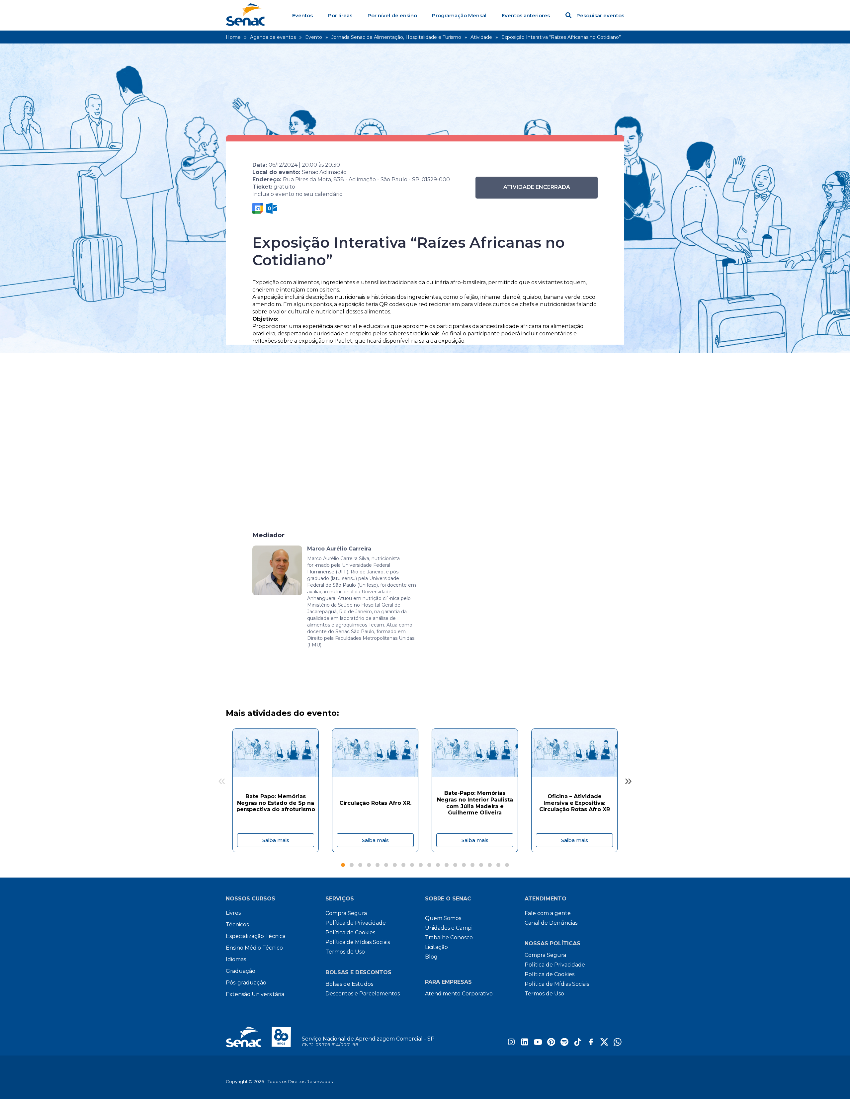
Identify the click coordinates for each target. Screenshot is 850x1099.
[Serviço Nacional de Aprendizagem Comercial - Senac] (245, 24)
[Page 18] (490, 865)
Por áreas (340, 15)
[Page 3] (360, 865)
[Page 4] (369, 865)
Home (233, 37)
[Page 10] (421, 865)
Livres (233, 913)
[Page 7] (395, 865)
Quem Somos (443, 918)
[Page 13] (447, 865)
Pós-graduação (246, 982)
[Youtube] (538, 1044)
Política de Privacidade (355, 923)
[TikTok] (578, 1044)
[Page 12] (438, 865)
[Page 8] (403, 865)
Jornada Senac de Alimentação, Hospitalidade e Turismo (396, 37)
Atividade (481, 37)
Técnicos (237, 924)
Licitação (436, 947)
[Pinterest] (551, 1044)
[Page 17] (481, 865)
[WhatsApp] (618, 1044)
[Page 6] (386, 865)
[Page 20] (507, 865)
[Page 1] (343, 865)
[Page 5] (378, 865)
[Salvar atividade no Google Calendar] (257, 208)
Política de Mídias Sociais (357, 942)
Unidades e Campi (448, 928)
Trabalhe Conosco (449, 937)
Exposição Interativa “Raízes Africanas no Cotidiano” (561, 37)
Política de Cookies (350, 932)
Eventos (302, 15)
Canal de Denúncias (551, 923)
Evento (313, 37)
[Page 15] (464, 865)
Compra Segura (346, 913)
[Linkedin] (525, 1044)
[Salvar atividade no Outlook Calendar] (271, 208)
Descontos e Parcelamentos (362, 993)
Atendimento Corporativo (459, 993)
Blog (431, 957)
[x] (604, 1044)
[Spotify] (564, 1044)
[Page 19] (498, 865)
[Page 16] (472, 865)
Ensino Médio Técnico (254, 948)
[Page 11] (429, 865)
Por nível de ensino (392, 15)
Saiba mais (275, 840)
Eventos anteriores (526, 15)
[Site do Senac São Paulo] (264, 1037)
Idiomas (236, 959)
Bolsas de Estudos (349, 984)
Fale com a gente (548, 913)
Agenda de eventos (273, 37)
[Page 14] (455, 865)
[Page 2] (352, 865)
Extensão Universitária (255, 994)
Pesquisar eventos (600, 15)
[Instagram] (511, 1044)
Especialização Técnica (256, 936)
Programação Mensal (459, 15)
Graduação (240, 971)
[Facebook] (591, 1044)
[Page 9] (412, 865)
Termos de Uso (345, 952)
